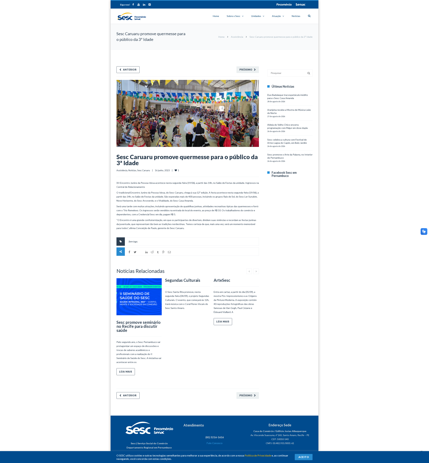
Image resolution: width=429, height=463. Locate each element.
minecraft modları (268, 51)
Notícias (296, 16)
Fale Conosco (214, 443)
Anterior (130, 69)
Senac (301, 4)
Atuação (276, 16)
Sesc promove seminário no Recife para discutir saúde (138, 326)
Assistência (237, 36)
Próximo (245, 69)
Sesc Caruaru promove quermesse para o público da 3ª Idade (187, 160)
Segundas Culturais (182, 280)
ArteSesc (222, 280)
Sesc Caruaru (143, 170)
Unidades (256, 16)
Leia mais (125, 371)
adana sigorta (285, 51)
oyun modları (298, 51)
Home (216, 16)
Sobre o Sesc (233, 16)
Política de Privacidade (258, 455)
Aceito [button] (303, 456)
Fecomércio (284, 4)
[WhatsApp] (141, 252)
